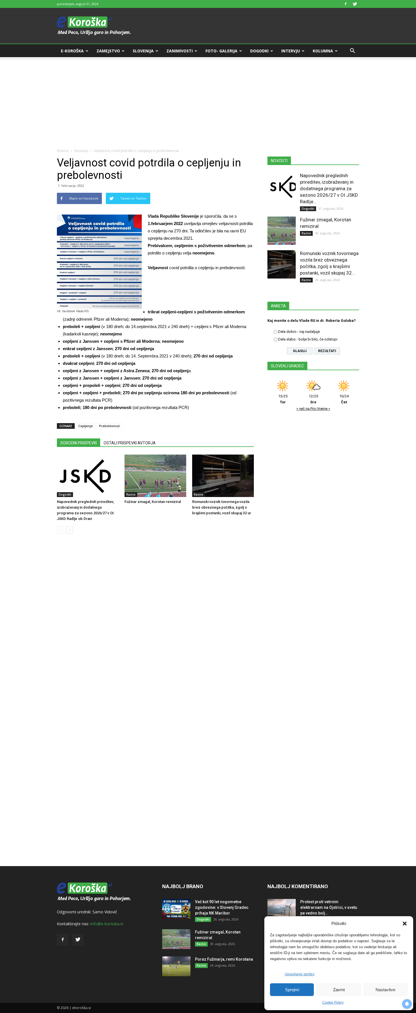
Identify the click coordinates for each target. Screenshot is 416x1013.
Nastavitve (385, 989)
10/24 (344, 399)
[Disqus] (155, 624)
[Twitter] (355, 4)
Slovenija (143, 50)
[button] (405, 923)
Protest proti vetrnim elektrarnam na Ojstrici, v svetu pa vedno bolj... (328, 907)
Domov (63, 150)
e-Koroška (72, 50)
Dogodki (259, 50)
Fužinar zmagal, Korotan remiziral (153, 502)
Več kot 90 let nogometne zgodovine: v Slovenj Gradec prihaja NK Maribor (221, 907)
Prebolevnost (109, 426)
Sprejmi (292, 989)
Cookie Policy (333, 1003)
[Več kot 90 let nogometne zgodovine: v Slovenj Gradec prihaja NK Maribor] (176, 909)
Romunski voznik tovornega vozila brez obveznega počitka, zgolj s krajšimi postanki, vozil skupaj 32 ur (221, 507)
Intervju (290, 50)
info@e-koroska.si (106, 923)
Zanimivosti (179, 50)
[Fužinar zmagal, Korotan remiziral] (155, 476)
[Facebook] (345, 4)
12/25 (313, 399)
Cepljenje (85, 426)
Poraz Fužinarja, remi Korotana (224, 959)
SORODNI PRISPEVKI (78, 443)
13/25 (283, 399)
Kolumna (323, 50)
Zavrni (339, 989)
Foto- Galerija (221, 50)
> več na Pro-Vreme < (313, 408)
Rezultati (327, 351)
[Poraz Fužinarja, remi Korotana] (176, 966)
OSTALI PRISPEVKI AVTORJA (130, 443)
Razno (131, 494)
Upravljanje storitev (299, 974)
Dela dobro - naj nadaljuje (299, 331)
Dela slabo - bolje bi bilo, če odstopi (307, 339)
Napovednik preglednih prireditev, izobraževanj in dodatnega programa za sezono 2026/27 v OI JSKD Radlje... (329, 188)
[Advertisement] (208, 99)
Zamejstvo (108, 50)
